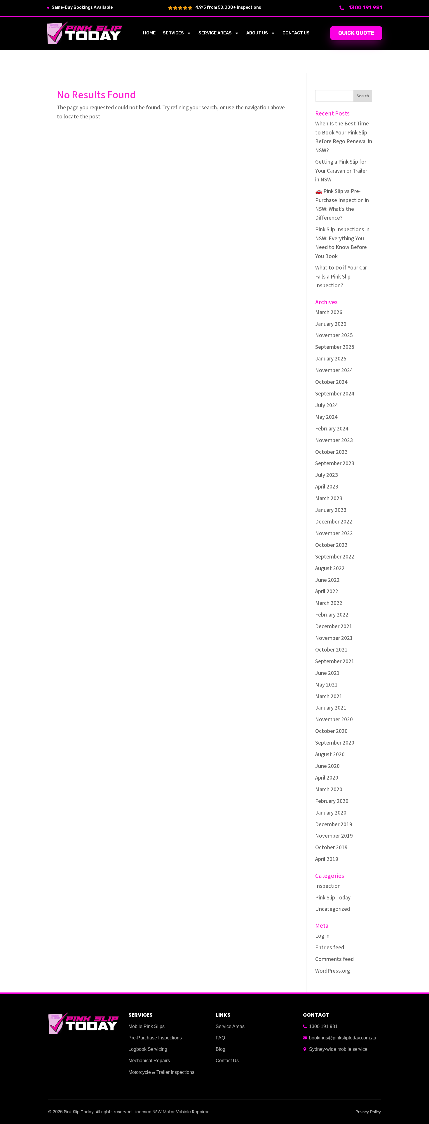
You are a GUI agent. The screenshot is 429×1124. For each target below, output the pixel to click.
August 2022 (330, 568)
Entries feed (329, 947)
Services (173, 33)
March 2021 (328, 696)
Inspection (328, 886)
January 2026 (330, 324)
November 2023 (334, 440)
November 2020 (334, 719)
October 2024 (331, 382)
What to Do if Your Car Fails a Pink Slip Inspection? (341, 276)
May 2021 (326, 685)
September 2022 (334, 557)
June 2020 (327, 766)
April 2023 (326, 487)
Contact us (296, 33)
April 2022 (326, 591)
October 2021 (331, 650)
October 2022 (331, 545)
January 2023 (330, 510)
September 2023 (334, 463)
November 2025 (334, 335)
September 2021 (334, 661)
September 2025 (334, 347)
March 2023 (328, 498)
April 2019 (326, 859)
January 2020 (330, 813)
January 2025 (330, 359)
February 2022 (331, 615)
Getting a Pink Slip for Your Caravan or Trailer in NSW (341, 170)
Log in (322, 936)
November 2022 (334, 533)
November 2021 (334, 638)
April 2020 (326, 778)
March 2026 (328, 312)
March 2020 (328, 789)
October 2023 (331, 452)
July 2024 (326, 405)
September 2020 (334, 743)
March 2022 (328, 603)
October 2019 (331, 847)
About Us (257, 33)
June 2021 (327, 673)
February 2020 (331, 801)
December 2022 (333, 522)
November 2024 (334, 370)
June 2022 (327, 580)
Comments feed (334, 959)
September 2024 (334, 394)
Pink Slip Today (332, 897)
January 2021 (330, 708)
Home (149, 33)
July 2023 (326, 475)
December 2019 (333, 824)
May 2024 (326, 417)
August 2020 (330, 754)
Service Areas (215, 33)
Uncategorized (332, 909)
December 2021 (333, 626)
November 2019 (334, 836)
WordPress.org (332, 971)
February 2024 (331, 429)
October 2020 (331, 731)
